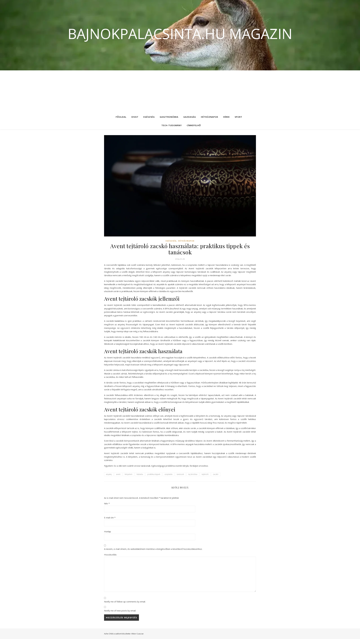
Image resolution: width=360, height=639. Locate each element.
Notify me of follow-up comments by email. (125, 601)
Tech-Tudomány (171, 125)
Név (107, 503)
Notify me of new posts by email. (120, 610)
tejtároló (205, 474)
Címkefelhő (194, 125)
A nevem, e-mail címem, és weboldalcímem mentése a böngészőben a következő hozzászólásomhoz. (153, 549)
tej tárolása (192, 474)
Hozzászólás (110, 554)
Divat (134, 116)
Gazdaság (189, 116)
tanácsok (180, 474)
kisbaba (140, 474)
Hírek (226, 116)
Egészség (149, 116)
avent (118, 474)
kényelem (128, 474)
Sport (238, 116)
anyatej (109, 474)
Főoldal (121, 116)
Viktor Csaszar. (137, 633)
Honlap (107, 531)
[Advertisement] (180, 91)
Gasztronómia (169, 116)
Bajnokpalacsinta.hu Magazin (180, 33)
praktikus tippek (153, 474)
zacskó (215, 474)
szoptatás (168, 474)
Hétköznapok (209, 116)
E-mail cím (109, 517)
